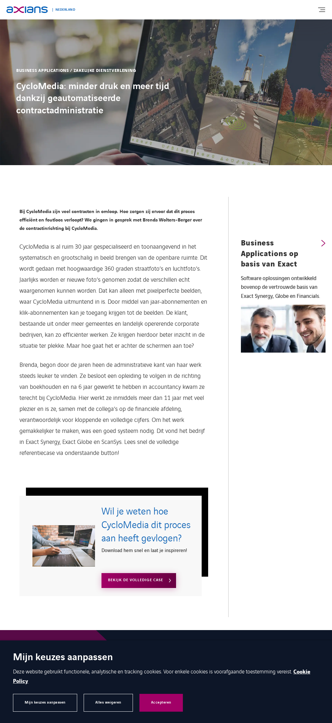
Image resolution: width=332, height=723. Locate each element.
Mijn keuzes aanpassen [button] (45, 702)
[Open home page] (27, 9)
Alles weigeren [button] (108, 702)
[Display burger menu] (321, 9)
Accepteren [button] (161, 702)
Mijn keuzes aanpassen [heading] (63, 658)
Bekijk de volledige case (135, 580)
